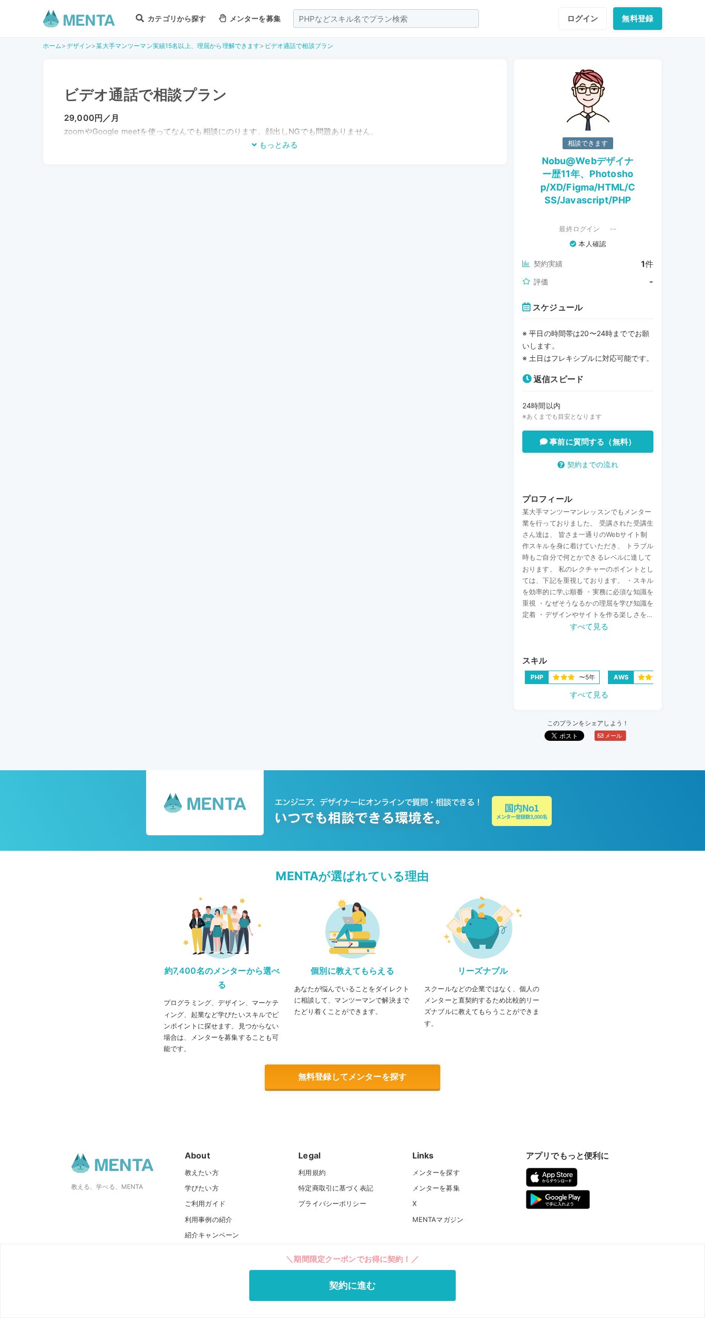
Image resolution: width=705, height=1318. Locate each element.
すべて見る (589, 626)
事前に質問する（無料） (592, 442)
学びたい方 (202, 1188)
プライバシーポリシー (332, 1203)
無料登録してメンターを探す (352, 1076)
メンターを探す (436, 1172)
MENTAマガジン (437, 1219)
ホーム (52, 46)
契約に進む (352, 1285)
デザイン (79, 46)
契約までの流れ (591, 464)
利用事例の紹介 (208, 1219)
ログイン (583, 18)
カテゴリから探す (176, 18)
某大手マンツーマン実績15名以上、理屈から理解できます (178, 46)
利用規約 (312, 1172)
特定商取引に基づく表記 (335, 1188)
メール (612, 735)
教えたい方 (202, 1172)
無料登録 (637, 18)
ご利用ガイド (205, 1203)
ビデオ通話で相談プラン (299, 46)
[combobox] (386, 18)
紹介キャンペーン (212, 1235)
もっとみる (277, 145)
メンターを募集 (254, 18)
